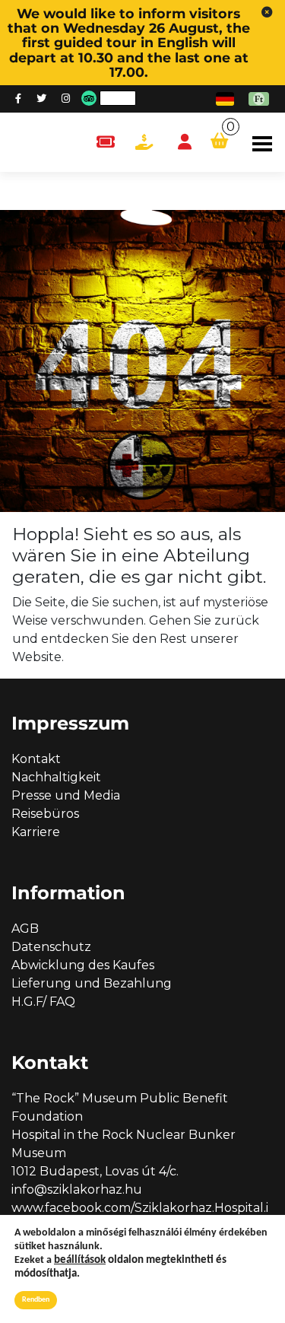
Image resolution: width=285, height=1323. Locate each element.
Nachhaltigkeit (56, 777)
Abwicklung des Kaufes (82, 965)
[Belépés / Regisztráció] (184, 143)
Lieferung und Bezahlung (91, 983)
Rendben (35, 1300)
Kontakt (36, 759)
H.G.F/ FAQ (43, 1001)
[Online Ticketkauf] (105, 143)
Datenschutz (51, 947)
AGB (25, 928)
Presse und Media (65, 795)
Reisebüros (45, 813)
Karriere (35, 832)
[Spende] (144, 143)
